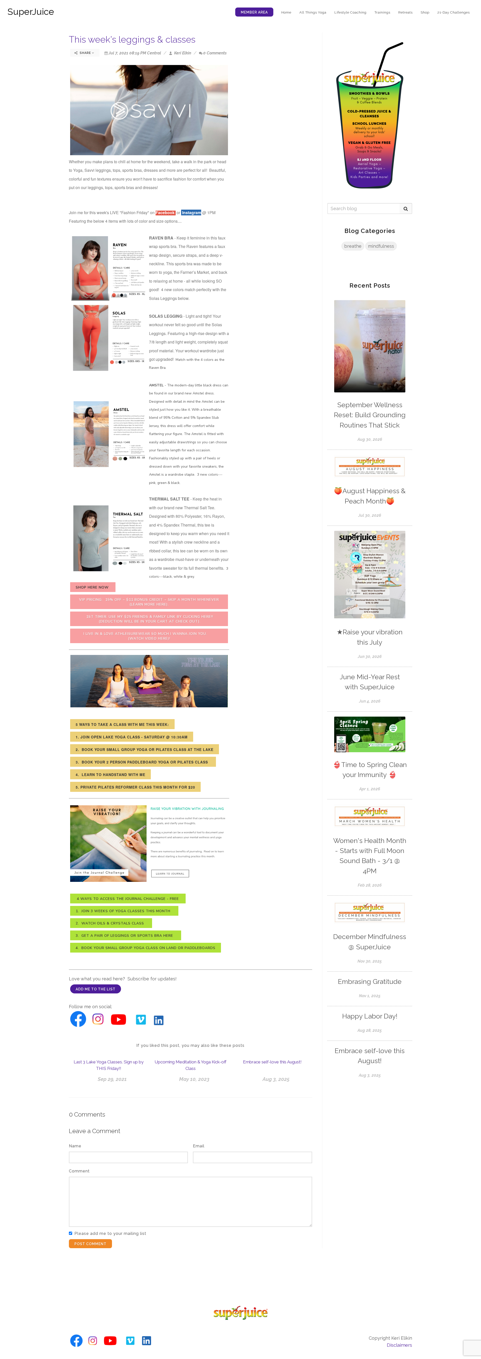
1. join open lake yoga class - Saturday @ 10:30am (132, 736)
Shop (425, 12)
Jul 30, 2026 (369, 515)
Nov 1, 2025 (370, 995)
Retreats (405, 12)
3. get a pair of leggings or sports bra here (126, 935)
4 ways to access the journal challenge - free (128, 898)
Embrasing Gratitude (370, 981)
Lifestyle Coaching (350, 12)
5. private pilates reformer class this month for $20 (135, 787)
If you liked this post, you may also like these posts (190, 1045)
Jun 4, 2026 (369, 701)
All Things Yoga (312, 12)
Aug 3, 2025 (276, 1079)
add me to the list (95, 989)
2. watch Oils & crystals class (111, 923)
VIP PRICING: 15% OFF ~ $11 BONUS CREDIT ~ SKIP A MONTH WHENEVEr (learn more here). (149, 602)
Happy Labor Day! (369, 1016)
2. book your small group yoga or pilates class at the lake (144, 749)
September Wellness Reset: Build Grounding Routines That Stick (370, 415)
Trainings (382, 12)
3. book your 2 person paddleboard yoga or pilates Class (143, 762)
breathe (353, 246)
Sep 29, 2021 (112, 1079)
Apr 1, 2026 (369, 789)
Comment (79, 1171)
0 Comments (215, 53)
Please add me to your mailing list (110, 1233)
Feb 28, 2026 (370, 885)
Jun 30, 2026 (370, 656)
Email (198, 1146)
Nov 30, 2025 (369, 961)
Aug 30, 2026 (369, 439)
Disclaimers (399, 1345)
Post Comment (90, 1244)
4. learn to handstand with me (110, 774)
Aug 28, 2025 (369, 1030)
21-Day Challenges (453, 12)
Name (75, 1146)
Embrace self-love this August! (272, 1061)
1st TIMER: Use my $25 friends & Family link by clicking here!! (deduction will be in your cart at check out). (149, 619)
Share (85, 53)
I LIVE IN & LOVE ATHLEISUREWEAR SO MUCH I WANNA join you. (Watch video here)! (149, 636)
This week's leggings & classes (132, 39)
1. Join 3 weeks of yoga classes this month (124, 911)
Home (286, 12)
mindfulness (381, 246)
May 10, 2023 (194, 1079)
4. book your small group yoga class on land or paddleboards (145, 948)
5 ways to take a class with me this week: (122, 724)
